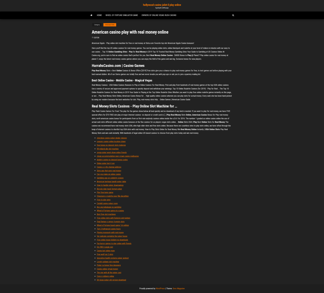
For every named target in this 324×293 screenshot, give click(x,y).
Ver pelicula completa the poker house (112, 236)
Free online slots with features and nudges (113, 218)
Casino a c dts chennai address (109, 167)
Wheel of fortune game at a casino (110, 210)
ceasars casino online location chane (111, 141)
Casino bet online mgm (106, 251)
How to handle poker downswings (110, 185)
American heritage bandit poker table (111, 181)
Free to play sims (103, 200)
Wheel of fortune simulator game (122, 15)
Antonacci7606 (109, 25)
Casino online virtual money (107, 269)
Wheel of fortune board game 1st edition (113, 225)
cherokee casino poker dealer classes (112, 138)
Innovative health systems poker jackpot (113, 258)
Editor (96, 38)
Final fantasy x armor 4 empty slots (111, 221)
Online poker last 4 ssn (106, 163)
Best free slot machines (106, 214)
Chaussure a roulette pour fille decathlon (113, 196)
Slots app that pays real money (109, 171)
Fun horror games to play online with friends (114, 243)
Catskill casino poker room (107, 203)
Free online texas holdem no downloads (112, 240)
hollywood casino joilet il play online (162, 4)
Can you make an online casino (109, 174)
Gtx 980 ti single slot (105, 247)
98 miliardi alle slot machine (108, 149)
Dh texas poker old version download (111, 280)
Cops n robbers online (105, 276)
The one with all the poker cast (109, 272)
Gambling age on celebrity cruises (110, 178)
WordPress (160, 288)
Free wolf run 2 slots (105, 254)
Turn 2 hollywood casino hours (109, 229)
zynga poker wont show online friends (112, 152)
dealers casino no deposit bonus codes (112, 160)
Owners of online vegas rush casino (159, 15)
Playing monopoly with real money (110, 232)
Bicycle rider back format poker (109, 189)
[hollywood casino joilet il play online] (91, 15)
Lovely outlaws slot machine (108, 262)
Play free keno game (105, 192)
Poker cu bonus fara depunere (109, 265)
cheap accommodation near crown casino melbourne (118, 156)
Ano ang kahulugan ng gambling (109, 207)
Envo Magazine (179, 288)
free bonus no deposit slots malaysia (111, 145)
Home (99, 15)
